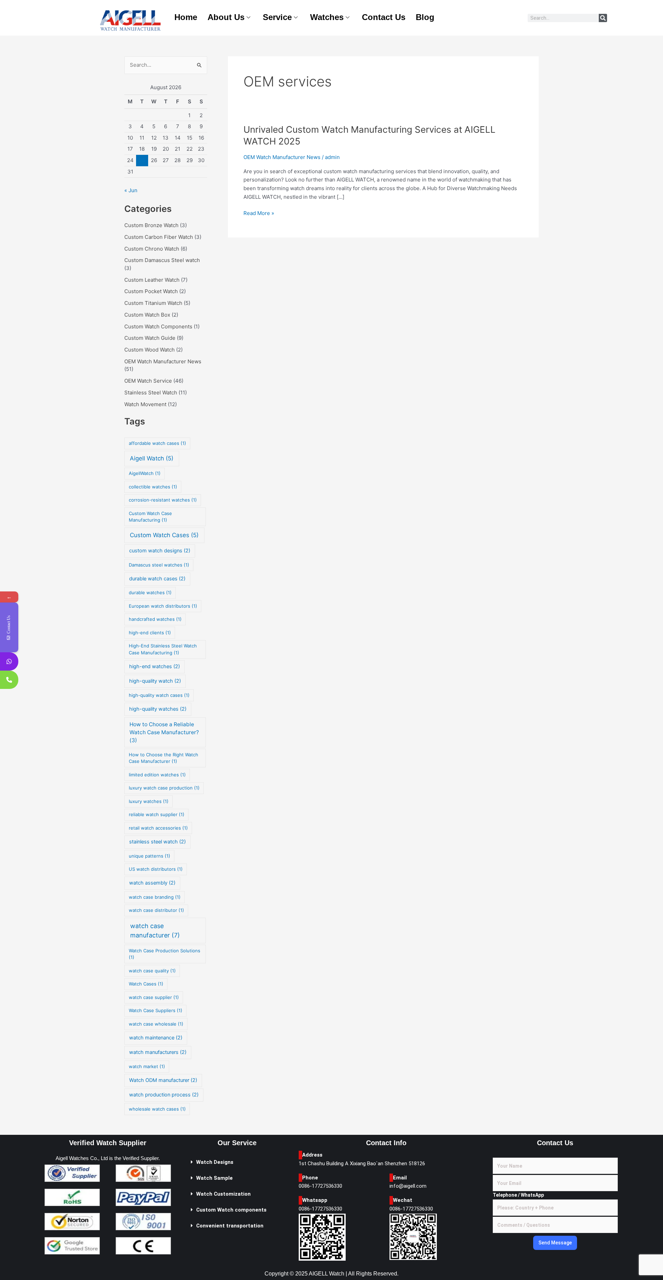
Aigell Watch (151, 458)
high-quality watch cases (159, 695)
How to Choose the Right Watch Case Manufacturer (163, 758)
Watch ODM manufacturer (163, 1080)
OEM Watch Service (148, 380)
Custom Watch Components (158, 326)
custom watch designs (159, 551)
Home (185, 17)
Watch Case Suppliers (155, 1010)
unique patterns (149, 856)
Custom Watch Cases (164, 535)
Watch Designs (214, 1162)
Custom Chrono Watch (151, 248)
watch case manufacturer (155, 930)
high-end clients (150, 632)
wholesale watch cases (157, 1109)
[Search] (603, 18)
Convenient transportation (229, 1226)
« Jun (130, 190)
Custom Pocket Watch (151, 291)
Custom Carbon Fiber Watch (158, 237)
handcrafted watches (155, 619)
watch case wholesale (156, 1024)
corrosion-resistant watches (163, 500)
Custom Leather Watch (152, 280)
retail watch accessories (158, 828)
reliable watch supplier (156, 814)
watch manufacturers (157, 1052)
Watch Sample (214, 1178)
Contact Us (383, 17)
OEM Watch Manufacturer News (162, 361)
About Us (226, 17)
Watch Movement (145, 404)
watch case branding (155, 897)
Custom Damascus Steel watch (162, 260)
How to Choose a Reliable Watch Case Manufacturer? (164, 732)
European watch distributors (163, 606)
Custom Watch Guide (149, 338)
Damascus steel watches (159, 565)
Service (277, 17)
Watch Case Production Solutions (164, 954)
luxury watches (149, 801)
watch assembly (152, 883)
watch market (147, 1066)
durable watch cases (157, 579)
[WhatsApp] (9, 661)
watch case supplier (154, 997)
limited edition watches (157, 774)
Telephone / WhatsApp (518, 1195)
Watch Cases (146, 984)
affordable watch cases (157, 443)
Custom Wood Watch (149, 349)
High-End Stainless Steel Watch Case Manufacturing (163, 649)
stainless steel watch (157, 842)
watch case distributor (156, 910)
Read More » (258, 212)
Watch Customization (223, 1194)
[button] (237, 1162)
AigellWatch (145, 473)
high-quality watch (155, 681)
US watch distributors (156, 869)
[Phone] (9, 680)
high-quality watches (157, 709)
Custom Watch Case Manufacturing (150, 517)
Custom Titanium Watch (153, 303)
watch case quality (152, 970)
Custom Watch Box (147, 314)
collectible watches (153, 486)
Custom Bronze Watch (151, 225)
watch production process (164, 1095)
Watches (327, 17)
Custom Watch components (231, 1210)
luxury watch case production (164, 788)
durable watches (150, 592)
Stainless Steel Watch (150, 392)
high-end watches (154, 666)
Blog (425, 17)
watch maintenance (155, 1038)
